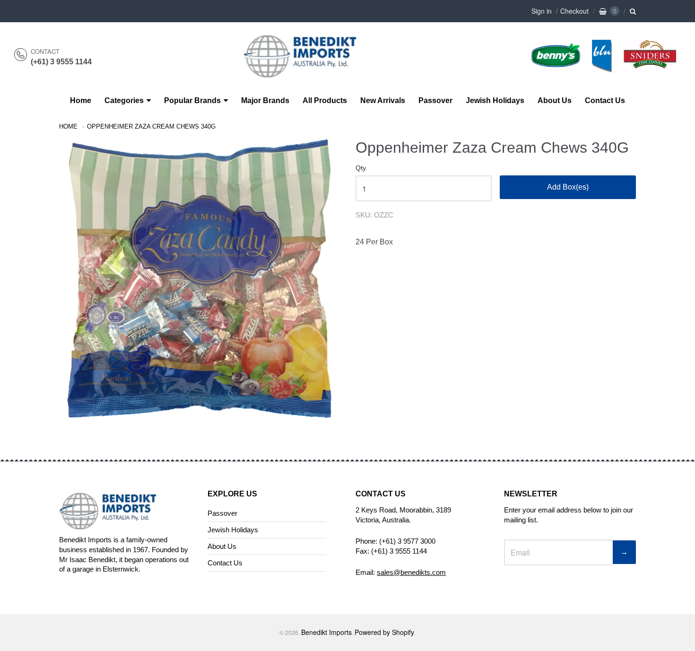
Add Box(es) (568, 187)
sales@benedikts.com (411, 572)
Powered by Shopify (384, 632)
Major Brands (265, 100)
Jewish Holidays (495, 100)
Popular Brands (192, 100)
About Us (555, 100)
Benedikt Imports (326, 632)
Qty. (361, 168)
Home (80, 100)
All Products (325, 100)
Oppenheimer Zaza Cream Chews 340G (151, 126)
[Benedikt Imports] (309, 72)
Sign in (541, 11)
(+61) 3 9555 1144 (61, 62)
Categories (124, 100)
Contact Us (605, 100)
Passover (435, 100)
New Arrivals (382, 100)
